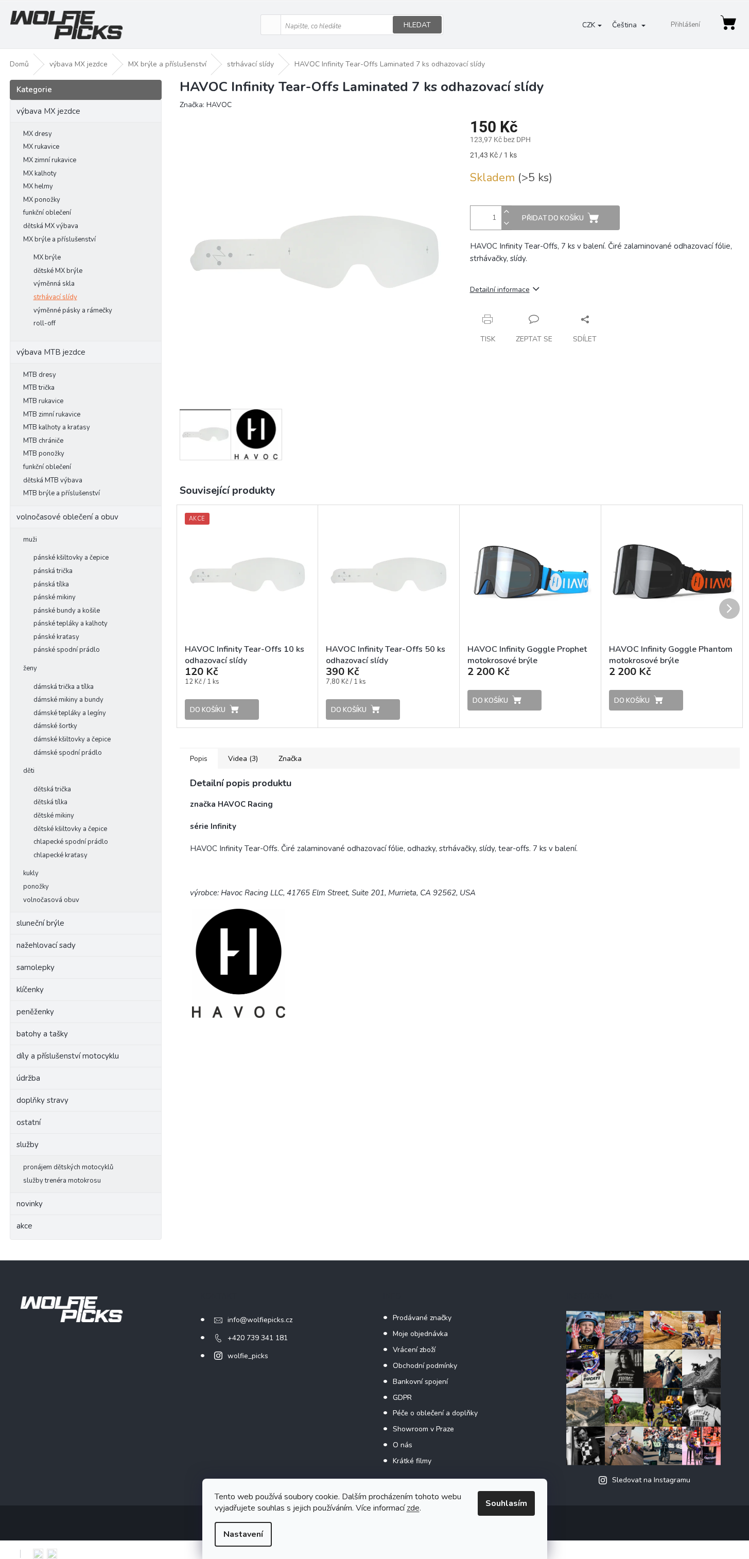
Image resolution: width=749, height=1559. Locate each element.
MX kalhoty (40, 173)
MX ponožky (41, 199)
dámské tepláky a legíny (69, 713)
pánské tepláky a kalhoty (70, 623)
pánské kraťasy (56, 637)
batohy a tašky (42, 1034)
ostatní (28, 1122)
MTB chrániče (43, 440)
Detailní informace (500, 290)
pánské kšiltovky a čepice (71, 557)
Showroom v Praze (423, 1429)
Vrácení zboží (414, 1350)
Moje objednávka (420, 1334)
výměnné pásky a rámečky (72, 310)
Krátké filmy (412, 1461)
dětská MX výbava (50, 226)
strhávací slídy (55, 297)
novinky (29, 1204)
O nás (402, 1445)
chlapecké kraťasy (60, 855)
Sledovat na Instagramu (651, 1480)
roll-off (44, 323)
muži (30, 539)
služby (27, 1144)
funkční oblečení (47, 212)
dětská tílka (50, 802)
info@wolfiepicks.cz (260, 1320)
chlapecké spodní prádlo (70, 841)
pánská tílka (51, 584)
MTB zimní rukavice (51, 414)
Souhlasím (506, 1503)
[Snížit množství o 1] (506, 224)
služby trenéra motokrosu (62, 1180)
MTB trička (39, 387)
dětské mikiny (53, 815)
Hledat (417, 25)
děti (28, 770)
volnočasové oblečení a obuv (67, 517)
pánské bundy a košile (66, 610)
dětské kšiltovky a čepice (70, 829)
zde (413, 1508)
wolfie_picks (248, 1356)
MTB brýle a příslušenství (61, 493)
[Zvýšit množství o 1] (506, 212)
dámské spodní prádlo (67, 752)
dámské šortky (55, 726)
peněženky (35, 1012)
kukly (31, 873)
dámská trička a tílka (63, 686)
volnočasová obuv (51, 900)
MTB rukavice (43, 401)
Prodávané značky (422, 1318)
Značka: (206, 105)
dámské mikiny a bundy (68, 699)
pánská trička (53, 571)
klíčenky (30, 989)
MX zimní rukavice (49, 160)
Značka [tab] (290, 759)
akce (24, 1226)
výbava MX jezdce (48, 111)
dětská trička (52, 789)
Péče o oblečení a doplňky (435, 1413)
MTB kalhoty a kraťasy (56, 427)
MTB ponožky (43, 453)
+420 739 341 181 (258, 1338)
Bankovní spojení (420, 1382)
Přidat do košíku (553, 218)
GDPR (402, 1397)
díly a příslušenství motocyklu (67, 1056)
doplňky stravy (42, 1100)
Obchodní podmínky (425, 1366)
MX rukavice (41, 146)
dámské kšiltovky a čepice (72, 739)
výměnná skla (54, 283)
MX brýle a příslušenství (59, 239)
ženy (30, 668)
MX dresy (37, 133)
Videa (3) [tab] (243, 759)
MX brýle (47, 257)
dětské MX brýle (57, 270)
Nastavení (243, 1534)
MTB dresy (39, 374)
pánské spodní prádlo (66, 649)
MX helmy (38, 186)
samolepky (35, 967)
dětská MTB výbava (52, 480)
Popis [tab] (198, 759)
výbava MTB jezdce (50, 352)
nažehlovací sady (46, 945)
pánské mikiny (54, 597)
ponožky (36, 886)
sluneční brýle (40, 923)
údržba (28, 1078)
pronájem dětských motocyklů (68, 1167)
